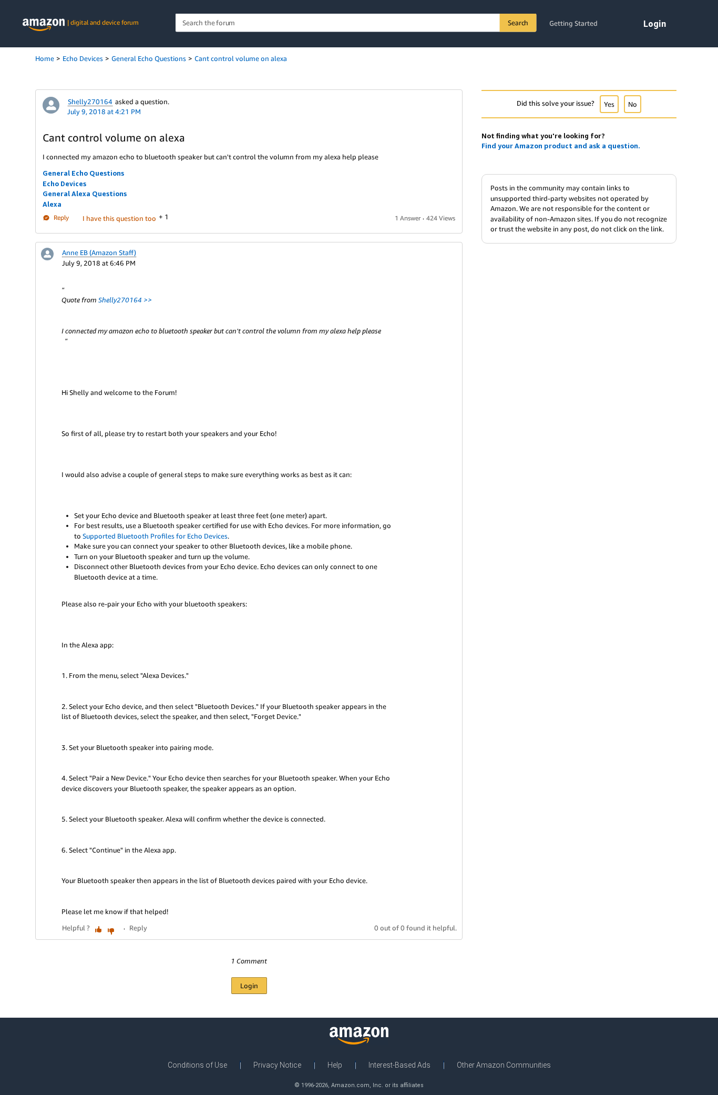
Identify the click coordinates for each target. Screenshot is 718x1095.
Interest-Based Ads (399, 1065)
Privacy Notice (277, 1065)
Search (518, 22)
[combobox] (356, 23)
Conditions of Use (197, 1065)
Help (334, 1065)
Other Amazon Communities (504, 1065)
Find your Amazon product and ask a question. (560, 145)
